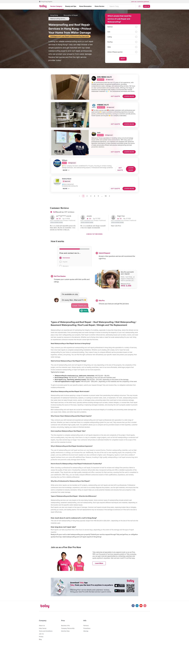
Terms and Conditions (45, 631)
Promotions (86, 628)
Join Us (41, 634)
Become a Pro (65, 625)
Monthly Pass (65, 631)
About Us (42, 625)
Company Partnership (67, 628)
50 (106, 196)
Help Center (42, 628)
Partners (86, 625)
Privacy (41, 636)
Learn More (99, 563)
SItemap (85, 631)
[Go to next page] (109, 196)
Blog (40, 639)
